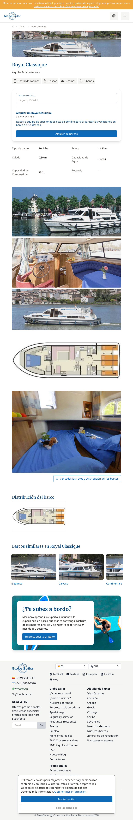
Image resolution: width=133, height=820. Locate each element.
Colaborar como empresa (65, 775)
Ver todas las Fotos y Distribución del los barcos (89, 478)
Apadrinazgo (57, 712)
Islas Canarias (95, 693)
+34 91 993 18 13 (24, 678)
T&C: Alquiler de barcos (64, 745)
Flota (21, 26)
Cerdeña (92, 698)
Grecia (91, 707)
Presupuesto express (100, 740)
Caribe (91, 717)
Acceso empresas (60, 770)
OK (41, 725)
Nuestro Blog (58, 754)
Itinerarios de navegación (103, 735)
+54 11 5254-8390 (25, 683)
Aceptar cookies (66, 799)
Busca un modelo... (27, 96)
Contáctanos (57, 759)
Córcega (92, 712)
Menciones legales (61, 735)
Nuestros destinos (98, 726)
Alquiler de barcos (66, 134)
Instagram (91, 673)
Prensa (54, 726)
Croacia (92, 703)
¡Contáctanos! (23, 694)
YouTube (74, 673)
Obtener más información (70, 791)
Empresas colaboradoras (65, 707)
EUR (96, 666)
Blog (55, 679)
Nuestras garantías (61, 703)
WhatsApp (21, 689)
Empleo (54, 731)
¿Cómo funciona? (60, 698)
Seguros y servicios (61, 717)
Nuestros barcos (97, 731)
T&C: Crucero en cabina (64, 740)
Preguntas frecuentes (63, 721)
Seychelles (93, 721)
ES (62, 666)
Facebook (58, 673)
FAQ (52, 750)
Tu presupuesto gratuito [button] (40, 636)
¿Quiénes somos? (60, 693)
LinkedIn (109, 673)
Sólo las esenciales (66, 807)
